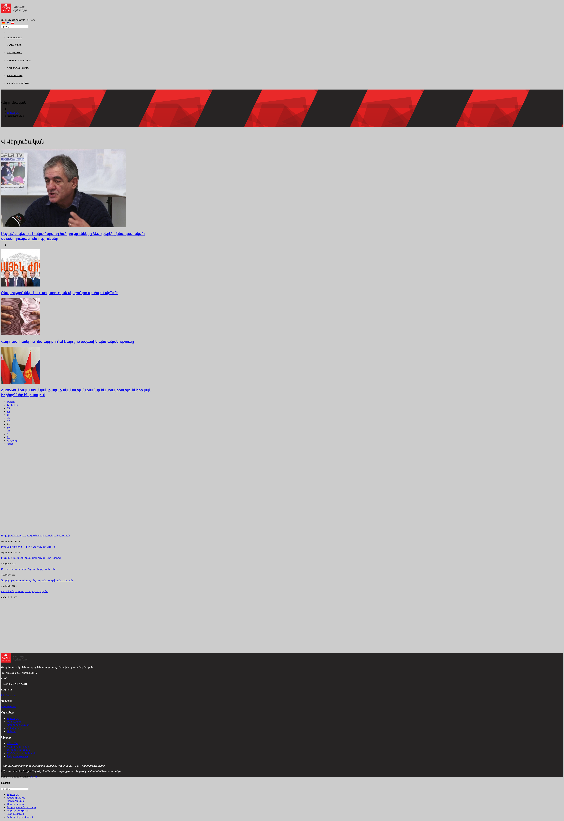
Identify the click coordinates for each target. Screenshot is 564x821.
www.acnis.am (8, 706)
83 (8, 408)
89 (8, 427)
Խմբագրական (14, 37)
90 (8, 430)
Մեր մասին (14, 721)
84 (8, 411)
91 (8, 434)
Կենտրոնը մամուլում (19, 83)
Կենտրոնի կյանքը (18, 724)
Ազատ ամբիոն (14, 52)
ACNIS (33, 776)
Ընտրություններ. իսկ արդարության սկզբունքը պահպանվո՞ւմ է (59, 292)
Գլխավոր (13, 112)
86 (8, 418)
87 (8, 421)
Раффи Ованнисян (17, 756)
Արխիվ (11, 731)
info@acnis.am (9, 695)
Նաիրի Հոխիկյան (18, 746)
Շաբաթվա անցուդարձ (19, 60)
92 (8, 437)
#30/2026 (12, 743)
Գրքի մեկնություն (18, 68)
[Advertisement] (85, 490)
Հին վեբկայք (14, 728)
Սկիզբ (11, 401)
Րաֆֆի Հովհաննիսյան (21, 753)
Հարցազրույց (14, 75)
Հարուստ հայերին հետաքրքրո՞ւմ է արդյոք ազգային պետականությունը (67, 341)
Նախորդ (12, 405)
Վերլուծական (14, 45)
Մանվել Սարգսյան (18, 749)
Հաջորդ (12, 440)
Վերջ (10, 443)
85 (8, 414)
